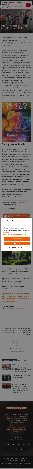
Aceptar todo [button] (17, 239)
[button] (16, 235)
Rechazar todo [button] (17, 243)
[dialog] (16, 234)
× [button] (29, 220)
